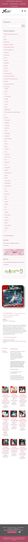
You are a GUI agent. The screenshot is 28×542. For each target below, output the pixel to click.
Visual (4, 342)
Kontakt (4, 527)
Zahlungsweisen (20, 527)
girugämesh (7, 136)
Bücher (5, 57)
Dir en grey (7, 125)
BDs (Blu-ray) (6, 41)
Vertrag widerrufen (12, 532)
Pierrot (6, 191)
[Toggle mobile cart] (22, 11)
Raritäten (24, 341)
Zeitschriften (6, 55)
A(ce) (6, 93)
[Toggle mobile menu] (25, 11)
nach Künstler (7, 86)
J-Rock (20, 341)
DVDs (5, 39)
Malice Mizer (7, 167)
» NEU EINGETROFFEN (8, 235)
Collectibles (6, 63)
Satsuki (6, 201)
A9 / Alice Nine (8, 96)
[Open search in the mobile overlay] (14, 26)
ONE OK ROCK (8, 185)
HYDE (6, 143)
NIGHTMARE (7, 183)
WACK (6, 222)
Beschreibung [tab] (5, 348)
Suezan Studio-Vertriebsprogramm (11, 34)
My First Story (8, 180)
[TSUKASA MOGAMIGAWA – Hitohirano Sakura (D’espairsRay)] (14, 411)
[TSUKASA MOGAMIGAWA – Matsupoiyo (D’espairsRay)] (14, 439)
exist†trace (7, 128)
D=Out (6, 117)
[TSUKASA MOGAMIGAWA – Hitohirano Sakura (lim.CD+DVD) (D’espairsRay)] (22, 439)
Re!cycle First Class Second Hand (10, 78)
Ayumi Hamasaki (8, 138)
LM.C (6, 159)
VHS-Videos (6, 52)
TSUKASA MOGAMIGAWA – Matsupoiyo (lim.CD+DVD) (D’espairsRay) (6, 450)
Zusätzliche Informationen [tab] (5, 351)
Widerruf (21, 530)
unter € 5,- (6, 68)
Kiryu (6, 151)
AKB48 (6, 99)
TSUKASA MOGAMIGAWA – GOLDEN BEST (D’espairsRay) (14, 397)
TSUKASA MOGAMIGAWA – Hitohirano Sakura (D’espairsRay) (14, 421)
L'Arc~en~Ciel (7, 157)
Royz (6, 196)
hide (6, 141)
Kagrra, (6, 146)
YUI (5, 230)
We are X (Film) (8, 225)
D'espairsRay (12, 341)
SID (5, 207)
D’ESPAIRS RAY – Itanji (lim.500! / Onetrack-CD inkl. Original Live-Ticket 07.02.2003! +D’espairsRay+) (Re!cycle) (5, 424)
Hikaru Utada (7, 214)
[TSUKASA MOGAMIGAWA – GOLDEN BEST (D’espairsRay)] (14, 386)
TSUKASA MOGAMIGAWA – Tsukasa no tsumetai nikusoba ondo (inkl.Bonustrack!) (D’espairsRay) (6, 399)
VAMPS (6, 217)
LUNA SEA (7, 162)
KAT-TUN (7, 149)
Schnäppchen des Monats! (9, 76)
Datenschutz (16, 528)
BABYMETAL (7, 109)
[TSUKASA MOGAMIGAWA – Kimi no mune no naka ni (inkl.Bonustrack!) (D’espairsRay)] (22, 386)
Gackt (6, 130)
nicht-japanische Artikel (9, 84)
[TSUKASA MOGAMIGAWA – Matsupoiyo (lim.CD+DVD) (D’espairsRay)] (5, 439)
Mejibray (6, 170)
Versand (5, 321)
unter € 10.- (6, 70)
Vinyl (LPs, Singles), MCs (9, 49)
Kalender (6, 60)
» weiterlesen (6, 245)
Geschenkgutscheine (8, 73)
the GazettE (7, 133)
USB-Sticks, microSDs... (8, 44)
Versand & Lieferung (11, 527)
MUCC (6, 178)
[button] (10, 337)
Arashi (6, 104)
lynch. (6, 164)
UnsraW (6, 212)
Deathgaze (7, 122)
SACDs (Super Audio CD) (9, 47)
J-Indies (17, 341)
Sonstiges (6, 81)
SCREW (6, 204)
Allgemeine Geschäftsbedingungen (11, 530)
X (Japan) (6, 228)
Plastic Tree (7, 193)
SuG (5, 209)
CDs (9, 341)
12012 (6, 91)
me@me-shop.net (18, 1)
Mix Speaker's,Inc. (8, 172)
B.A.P (6, 107)
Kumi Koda (7, 154)
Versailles (7, 220)
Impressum (10, 528)
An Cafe (6, 101)
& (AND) (6, 88)
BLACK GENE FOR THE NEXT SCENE (12, 112)
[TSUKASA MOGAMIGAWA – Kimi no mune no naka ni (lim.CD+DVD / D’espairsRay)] (22, 411)
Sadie (6, 199)
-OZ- (6, 188)
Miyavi (6, 175)
